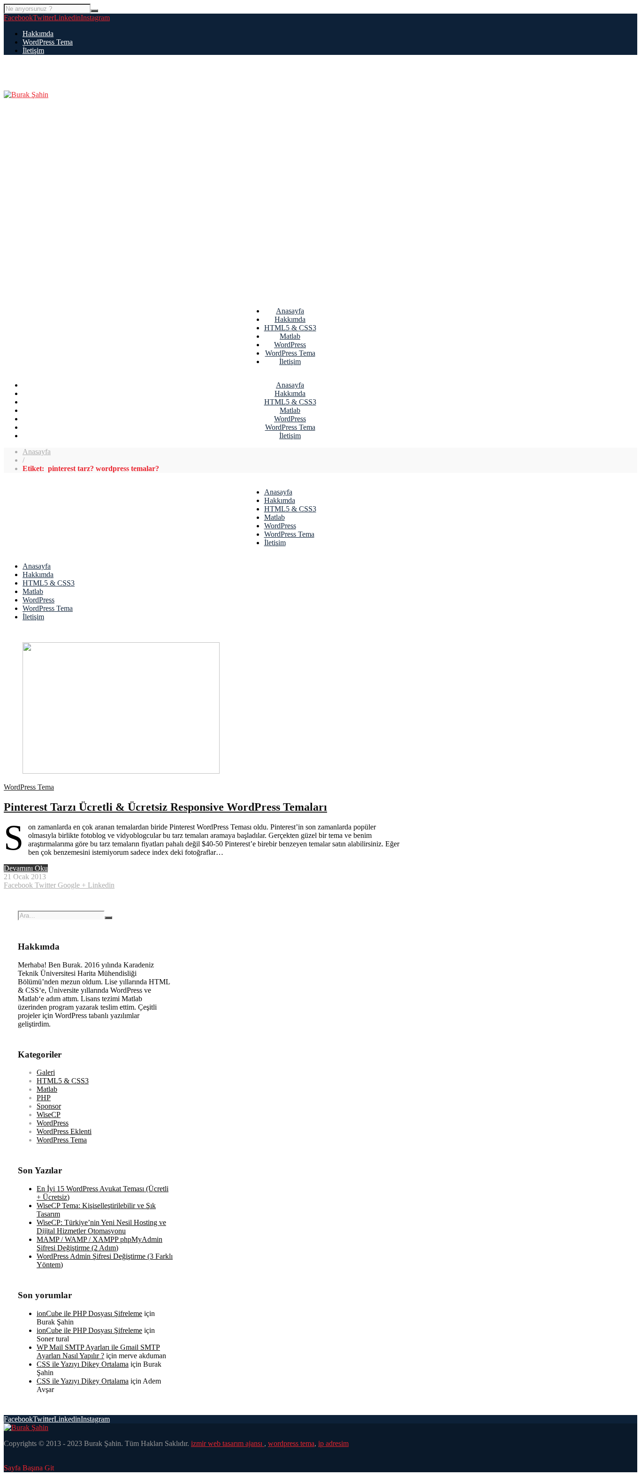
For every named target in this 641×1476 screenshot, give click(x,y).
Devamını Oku (26, 868)
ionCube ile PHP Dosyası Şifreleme (89, 1313)
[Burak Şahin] (26, 95)
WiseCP (49, 1114)
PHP (44, 1098)
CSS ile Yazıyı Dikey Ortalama (83, 1364)
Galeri (46, 1072)
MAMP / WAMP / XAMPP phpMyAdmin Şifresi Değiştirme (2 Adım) (99, 1243)
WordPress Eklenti (64, 1131)
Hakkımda (38, 34)
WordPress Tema (48, 42)
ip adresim (333, 1443)
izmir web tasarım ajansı (227, 1443)
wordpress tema (291, 1443)
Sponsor (49, 1106)
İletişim (33, 50)
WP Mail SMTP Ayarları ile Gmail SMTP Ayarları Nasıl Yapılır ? (98, 1351)
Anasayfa (290, 311)
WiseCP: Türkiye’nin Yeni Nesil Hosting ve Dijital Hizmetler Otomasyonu (101, 1226)
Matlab (290, 336)
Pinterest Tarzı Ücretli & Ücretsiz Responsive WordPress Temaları (165, 807)
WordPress (290, 345)
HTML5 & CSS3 (290, 328)
